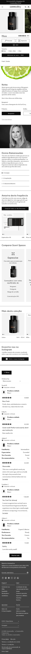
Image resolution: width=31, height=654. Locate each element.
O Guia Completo (6, 611)
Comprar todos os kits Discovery (15, 208)
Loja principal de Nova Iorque (22, 590)
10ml (20, 51)
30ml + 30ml (12, 51)
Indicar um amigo (20, 611)
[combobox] (10, 625)
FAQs (3, 589)
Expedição (4, 591)
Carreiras (18, 597)
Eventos (18, 600)
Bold (17, 45)
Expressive (24, 40)
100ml (4, 51)
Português (4, 625)
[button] (2, 7)
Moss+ (9, 393)
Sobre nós (4, 609)
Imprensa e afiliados (21, 595)
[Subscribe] (26, 572)
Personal (9, 40)
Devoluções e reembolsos (5, 594)
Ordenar (4, 379)
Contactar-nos (6, 587)
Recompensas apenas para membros (22, 614)
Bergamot (11, 113)
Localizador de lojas (21, 587)
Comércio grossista (21, 593)
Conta (18, 609)
